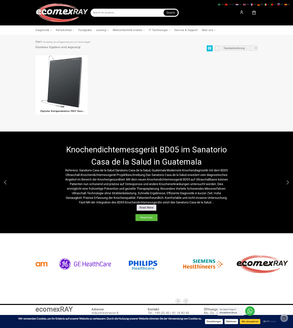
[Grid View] (210, 48)
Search (170, 12)
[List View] (217, 48)
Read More (198, 208)
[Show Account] (242, 12)
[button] (5, 182)
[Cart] (254, 13)
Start (38, 41)
